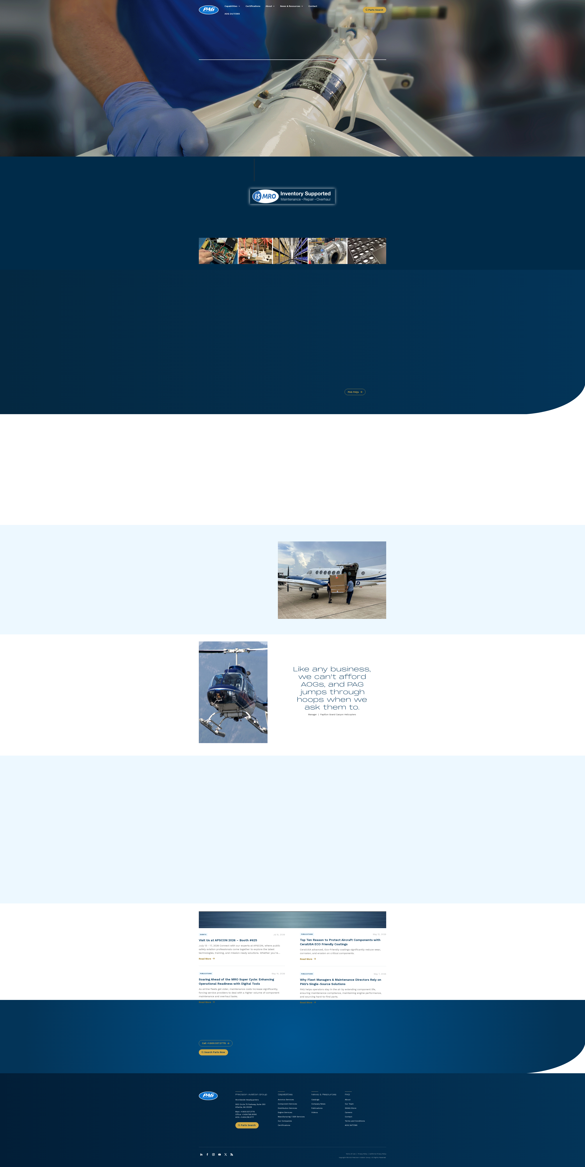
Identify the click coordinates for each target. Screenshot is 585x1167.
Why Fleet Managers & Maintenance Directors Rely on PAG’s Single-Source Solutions (340, 982)
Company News (318, 1104)
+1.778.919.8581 (233, 329)
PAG (347, 1094)
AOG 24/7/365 (232, 13)
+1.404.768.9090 (249, 1114)
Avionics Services (286, 1100)
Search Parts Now (214, 1052)
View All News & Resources (356, 919)
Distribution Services (287, 1108)
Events (203, 934)
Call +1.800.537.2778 (214, 1043)
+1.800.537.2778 (248, 1112)
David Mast (329, 765)
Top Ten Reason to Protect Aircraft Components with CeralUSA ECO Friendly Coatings (340, 942)
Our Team (349, 1104)
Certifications (253, 6)
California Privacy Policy (377, 1154)
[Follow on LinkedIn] (201, 1154)
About (269, 6)
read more (205, 958)
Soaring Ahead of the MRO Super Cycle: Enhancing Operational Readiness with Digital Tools (236, 981)
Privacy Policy (362, 1154)
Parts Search (375, 10)
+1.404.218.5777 (358, 177)
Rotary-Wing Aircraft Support (229, 310)
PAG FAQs (353, 392)
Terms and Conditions (355, 1121)
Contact (312, 6)
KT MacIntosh (259, 769)
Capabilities (231, 6)
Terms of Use (350, 1154)
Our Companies (285, 1121)
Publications (206, 973)
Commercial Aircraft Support (228, 299)
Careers (348, 1112)
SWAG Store (350, 1108)
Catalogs (315, 1100)
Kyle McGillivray (324, 769)
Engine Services (285, 1112)
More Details (308, 323)
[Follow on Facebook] (207, 1154)
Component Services (287, 1104)
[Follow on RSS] (231, 1154)
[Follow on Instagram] (213, 1154)
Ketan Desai (286, 769)
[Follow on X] (225, 1154)
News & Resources (290, 6)
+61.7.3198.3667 (233, 335)
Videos (314, 1112)
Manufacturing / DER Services (291, 1117)
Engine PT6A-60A (364, 1034)
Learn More (208, 598)
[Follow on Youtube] (219, 1154)
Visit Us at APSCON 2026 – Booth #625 (228, 940)
